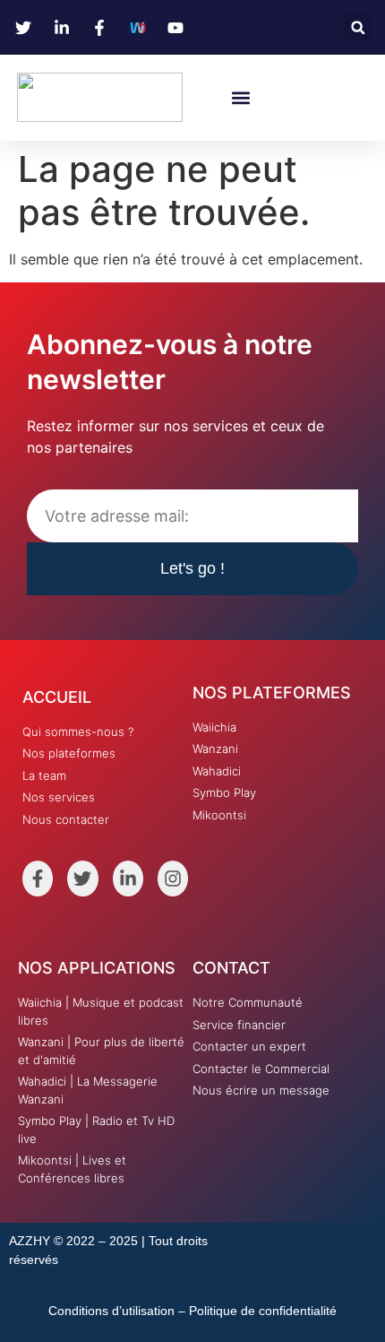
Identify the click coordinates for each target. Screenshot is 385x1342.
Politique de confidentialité (263, 1310)
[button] (358, 27)
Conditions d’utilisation (111, 1310)
